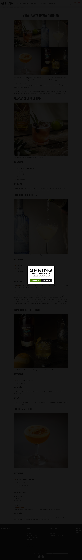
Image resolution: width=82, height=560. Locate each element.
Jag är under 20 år (47, 281)
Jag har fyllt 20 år (36, 281)
